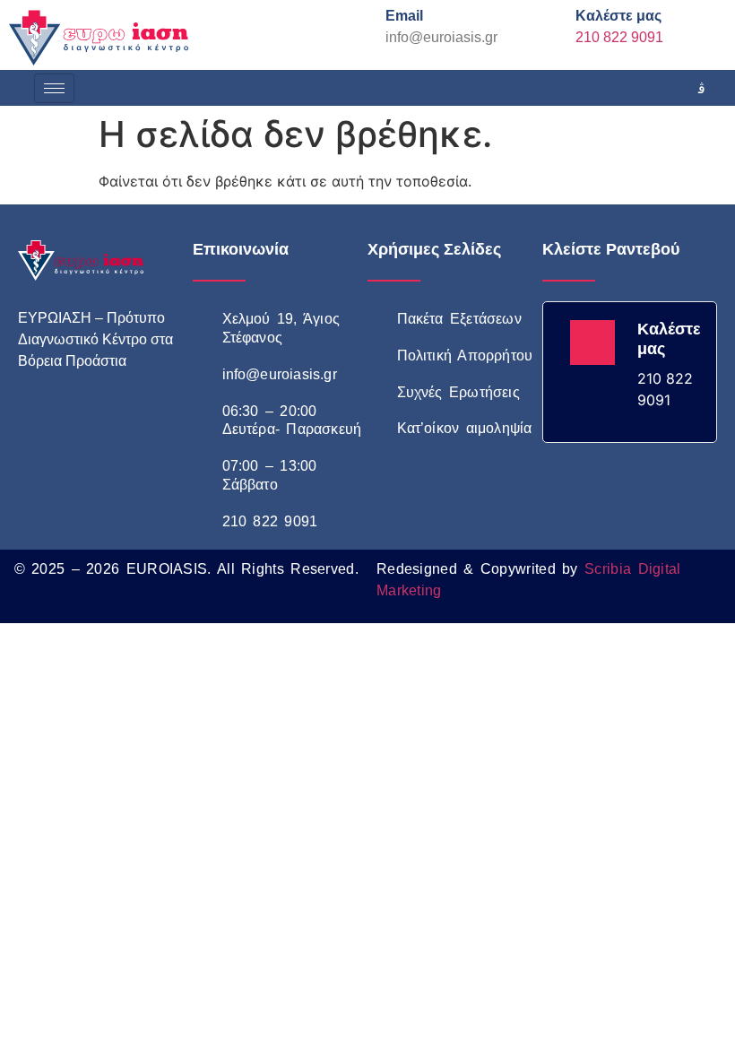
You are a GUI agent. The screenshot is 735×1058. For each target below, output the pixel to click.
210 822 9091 (619, 37)
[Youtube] (116, 421)
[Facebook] (661, 87)
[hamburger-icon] (54, 88)
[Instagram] (701, 87)
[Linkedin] (156, 421)
